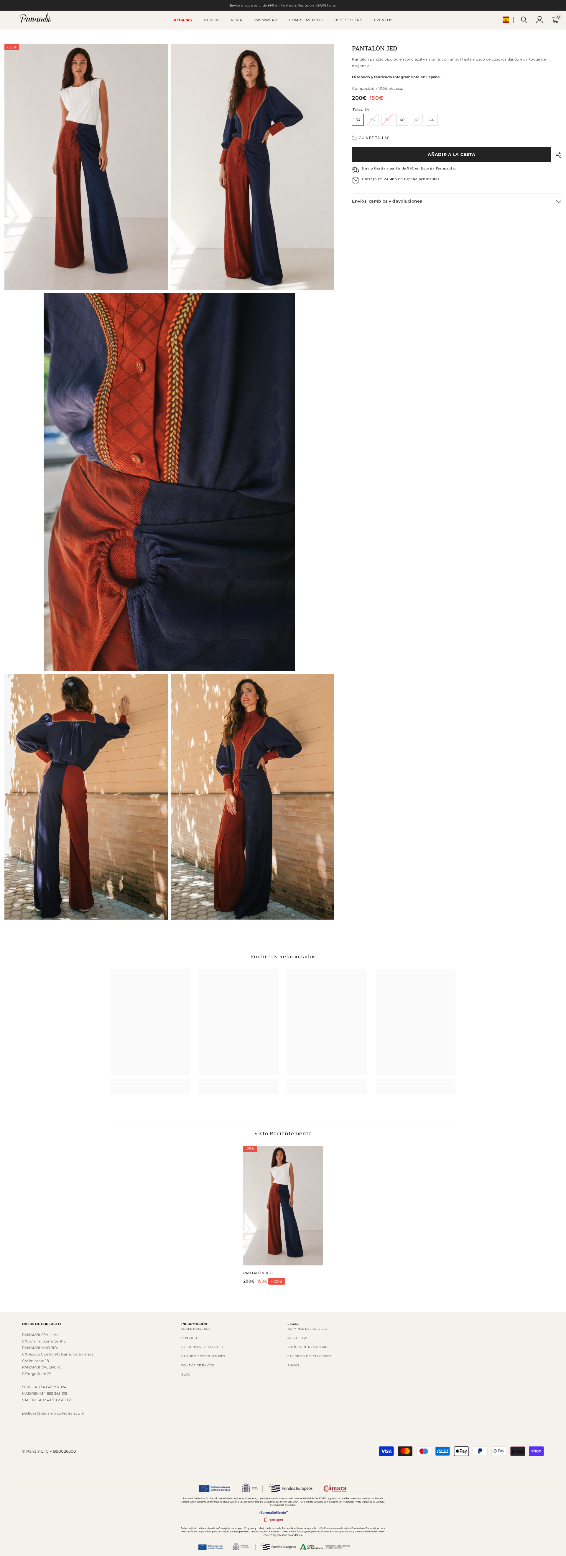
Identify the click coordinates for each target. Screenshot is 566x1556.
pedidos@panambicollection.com (53, 1413)
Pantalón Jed (258, 1273)
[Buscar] (524, 20)
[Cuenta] (539, 19)
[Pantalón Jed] (283, 1205)
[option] (283, 1217)
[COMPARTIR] (556, 155)
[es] (505, 19)
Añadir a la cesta (451, 154)
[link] (150, 1082)
